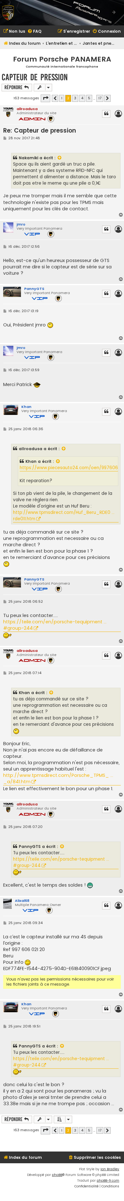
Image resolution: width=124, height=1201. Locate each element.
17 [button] (99, 98)
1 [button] (61, 98)
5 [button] (89, 98)
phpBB (57, 1174)
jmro (21, 224)
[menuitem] (14, 31)
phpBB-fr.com (108, 1180)
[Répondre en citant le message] (106, 114)
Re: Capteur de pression (39, 130)
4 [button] (82, 98)
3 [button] (75, 98)
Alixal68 (22, 900)
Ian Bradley (109, 1169)
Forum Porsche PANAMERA (62, 59)
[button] (45, 98)
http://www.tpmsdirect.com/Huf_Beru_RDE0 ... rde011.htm (63, 515)
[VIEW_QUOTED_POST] (60, 158)
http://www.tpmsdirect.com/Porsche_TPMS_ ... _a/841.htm (58, 778)
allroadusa (27, 108)
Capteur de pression (35, 77)
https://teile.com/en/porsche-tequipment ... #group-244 (55, 625)
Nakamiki (28, 158)
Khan (26, 406)
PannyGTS (34, 288)
